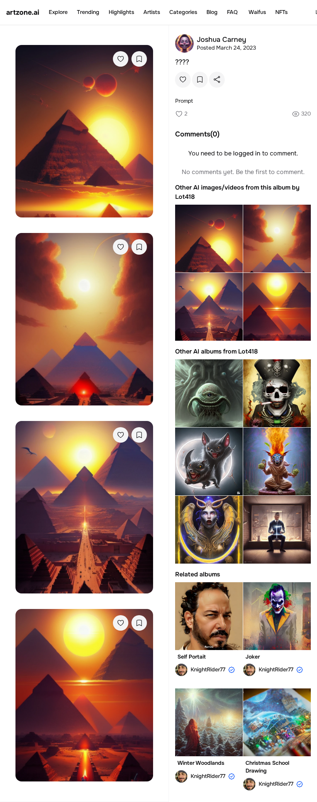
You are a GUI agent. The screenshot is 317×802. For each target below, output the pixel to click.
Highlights (121, 12)
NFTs (281, 12)
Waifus (257, 12)
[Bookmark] (139, 59)
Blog (212, 12)
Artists (151, 12)
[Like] (120, 59)
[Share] (217, 79)
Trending (88, 12)
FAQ (232, 12)
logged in (247, 153)
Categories (183, 12)
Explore (58, 12)
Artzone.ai (22, 12)
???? (182, 62)
